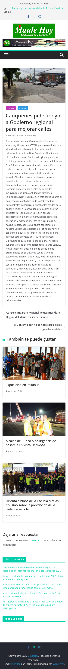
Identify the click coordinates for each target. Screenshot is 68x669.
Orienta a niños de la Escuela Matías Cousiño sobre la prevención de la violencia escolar (32, 505)
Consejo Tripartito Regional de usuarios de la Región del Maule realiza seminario (33, 315)
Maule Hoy (31, 135)
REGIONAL (23, 108)
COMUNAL (11, 108)
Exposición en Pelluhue (22, 385)
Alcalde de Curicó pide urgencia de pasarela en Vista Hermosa (31, 443)
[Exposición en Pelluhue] (34, 349)
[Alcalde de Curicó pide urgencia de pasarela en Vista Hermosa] (34, 404)
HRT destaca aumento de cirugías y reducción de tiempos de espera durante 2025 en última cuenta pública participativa (33, 605)
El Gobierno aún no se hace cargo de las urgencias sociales (38, 327)
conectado (35, 540)
